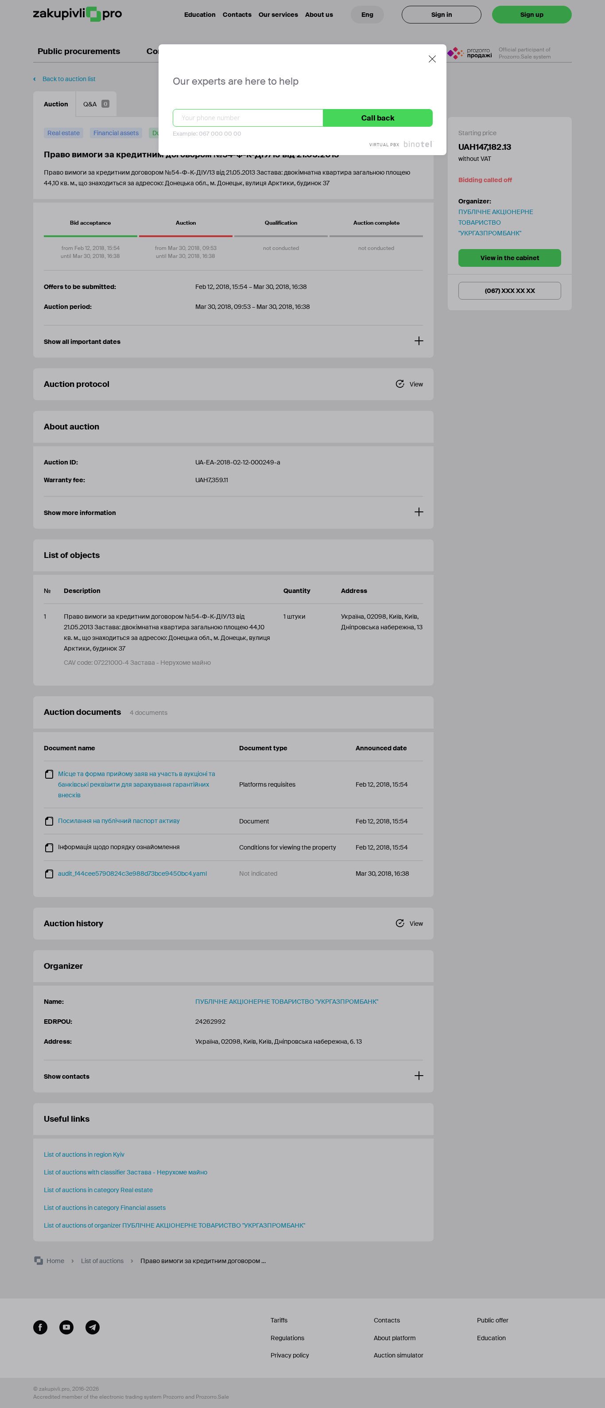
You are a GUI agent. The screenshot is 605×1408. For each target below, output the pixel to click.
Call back (378, 118)
